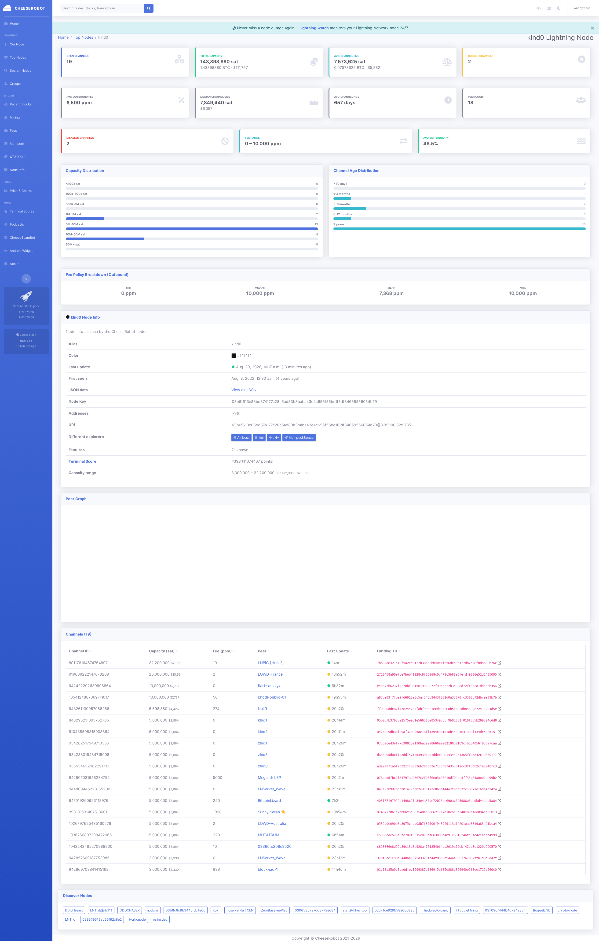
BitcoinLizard (269, 800)
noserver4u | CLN (240, 910)
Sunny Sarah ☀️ (272, 812)
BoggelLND (542, 910)
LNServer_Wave (271, 789)
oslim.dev (160, 919)
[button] (583, 8)
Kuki (216, 910)
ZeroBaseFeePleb (274, 910)
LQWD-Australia (272, 823)
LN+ (275, 437)
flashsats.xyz (269, 685)
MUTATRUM (268, 835)
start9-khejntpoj (355, 910)
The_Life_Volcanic (435, 910)
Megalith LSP (269, 777)
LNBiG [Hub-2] (271, 662)
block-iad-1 (268, 869)
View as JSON (243, 389)
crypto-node (567, 910)
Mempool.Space (301, 437)
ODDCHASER (130, 910)
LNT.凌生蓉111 (101, 910)
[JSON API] (538, 8)
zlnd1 (262, 743)
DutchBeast (74, 910)
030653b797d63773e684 (315, 910)
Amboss (242, 437)
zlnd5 (263, 754)
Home (63, 37)
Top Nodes (83, 37)
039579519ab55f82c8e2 (102, 919)
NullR (262, 708)
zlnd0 (263, 766)
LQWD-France (270, 674)
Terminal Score (82, 461)
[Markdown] (549, 8)
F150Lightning (467, 910)
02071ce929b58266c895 (395, 910)
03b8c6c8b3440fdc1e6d (185, 910)
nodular (152, 910)
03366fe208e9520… (276, 846)
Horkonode (137, 919)
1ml (260, 437)
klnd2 (263, 731)
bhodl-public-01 (272, 697)
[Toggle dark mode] (558, 8)
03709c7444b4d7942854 (505, 910)
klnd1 (262, 720)
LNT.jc (70, 919)
